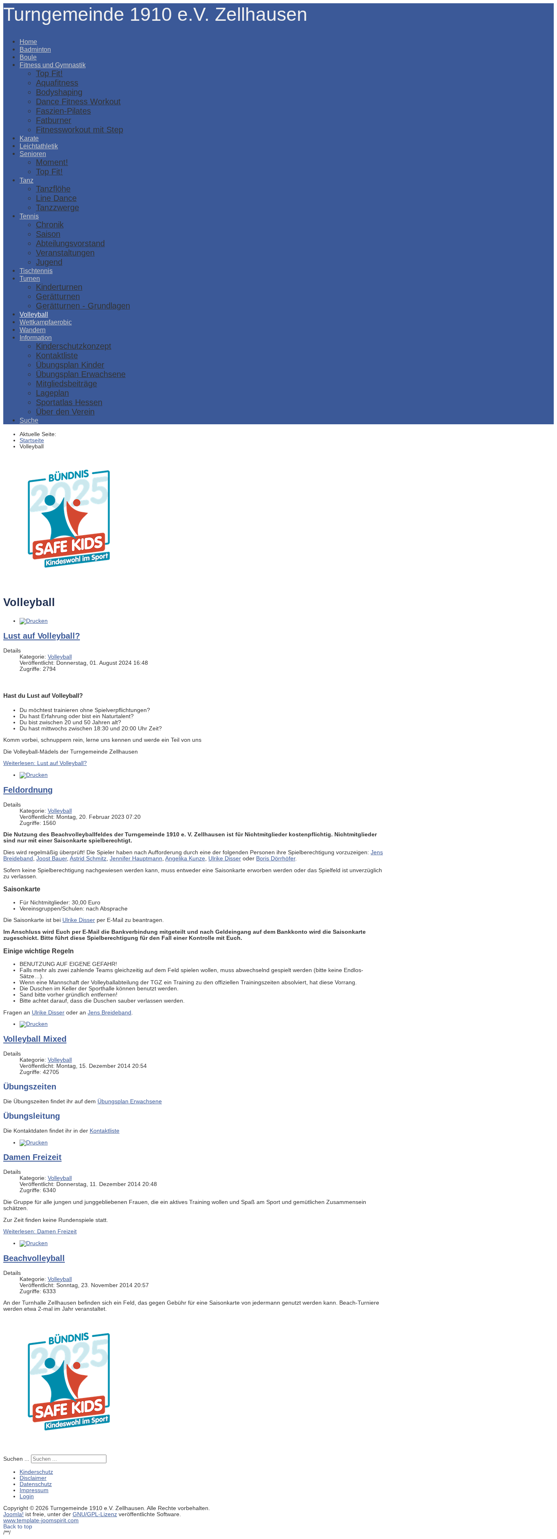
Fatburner (53, 120)
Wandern (33, 329)
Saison (48, 233)
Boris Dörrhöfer (275, 858)
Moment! (52, 162)
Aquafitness (57, 82)
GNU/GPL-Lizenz (95, 1514)
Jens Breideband (109, 1013)
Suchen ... (16, 1459)
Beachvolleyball (34, 1258)
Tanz (26, 180)
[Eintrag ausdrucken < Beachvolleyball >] (34, 1243)
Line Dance (56, 198)
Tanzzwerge (57, 207)
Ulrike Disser (224, 858)
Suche (29, 420)
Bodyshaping (59, 92)
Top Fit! (49, 73)
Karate (29, 138)
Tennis (29, 216)
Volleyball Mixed (34, 1038)
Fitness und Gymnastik (53, 64)
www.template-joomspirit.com (41, 1520)
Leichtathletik (39, 146)
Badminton (35, 49)
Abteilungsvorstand (70, 243)
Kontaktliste (57, 355)
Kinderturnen (59, 286)
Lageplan (52, 392)
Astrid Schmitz (88, 858)
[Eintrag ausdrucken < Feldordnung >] (34, 775)
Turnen (30, 278)
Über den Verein (65, 411)
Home (28, 41)
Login (27, 1496)
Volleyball (34, 314)
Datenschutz (36, 1484)
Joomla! (13, 1514)
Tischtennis (36, 270)
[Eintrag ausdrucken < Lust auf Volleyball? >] (34, 621)
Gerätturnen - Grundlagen (83, 305)
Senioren (33, 153)
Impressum (34, 1490)
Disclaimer (33, 1478)
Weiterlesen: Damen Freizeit (40, 1231)
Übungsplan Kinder (70, 364)
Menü (10, 28)
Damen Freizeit (32, 1157)
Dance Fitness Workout (78, 101)
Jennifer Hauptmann (136, 858)
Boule (28, 57)
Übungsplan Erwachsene (81, 374)
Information (36, 337)
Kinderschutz (36, 1472)
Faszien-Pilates (63, 110)
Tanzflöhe (53, 188)
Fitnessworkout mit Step (79, 129)
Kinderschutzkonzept (73, 346)
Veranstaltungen (65, 252)
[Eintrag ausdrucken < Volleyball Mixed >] (34, 1024)
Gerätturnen (58, 296)
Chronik (50, 224)
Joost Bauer (51, 858)
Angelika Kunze (185, 858)
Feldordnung (28, 789)
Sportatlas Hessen (69, 402)
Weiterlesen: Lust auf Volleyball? (45, 763)
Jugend (49, 262)
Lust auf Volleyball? (41, 635)
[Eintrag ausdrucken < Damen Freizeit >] (34, 1143)
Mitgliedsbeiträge (66, 383)
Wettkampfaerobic (46, 322)
